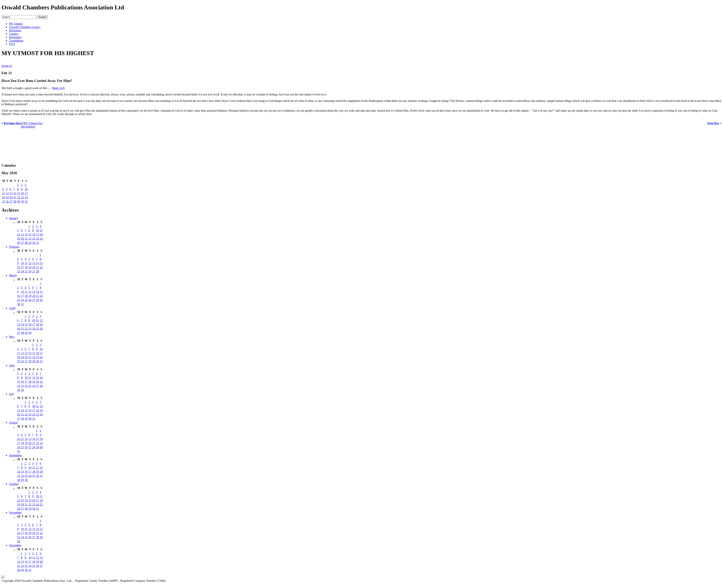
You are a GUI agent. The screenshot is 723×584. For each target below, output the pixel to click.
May (11, 336)
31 (26, 201)
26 (7, 201)
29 (18, 201)
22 (18, 197)
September (15, 455)
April (12, 308)
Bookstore (15, 30)
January (13, 218)
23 (22, 197)
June (11, 365)
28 (14, 201)
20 (11, 197)
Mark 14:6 (58, 88)
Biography (15, 37)
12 (7, 193)
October (14, 484)
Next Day (713, 123)
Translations (16, 40)
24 (26, 197)
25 (3, 201)
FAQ (12, 44)
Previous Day (12, 123)
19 (7, 197)
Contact (13, 33)
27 (11, 201)
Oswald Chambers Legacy (25, 27)
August (13, 422)
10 (26, 189)
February (14, 246)
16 (22, 193)
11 (3, 193)
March (13, 275)
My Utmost (16, 23)
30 (22, 201)
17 (26, 193)
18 (3, 197)
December (15, 545)
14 (14, 193)
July (11, 394)
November (15, 512)
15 (18, 193)
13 (11, 193)
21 (14, 197)
